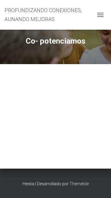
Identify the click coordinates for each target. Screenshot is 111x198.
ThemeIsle (79, 183)
